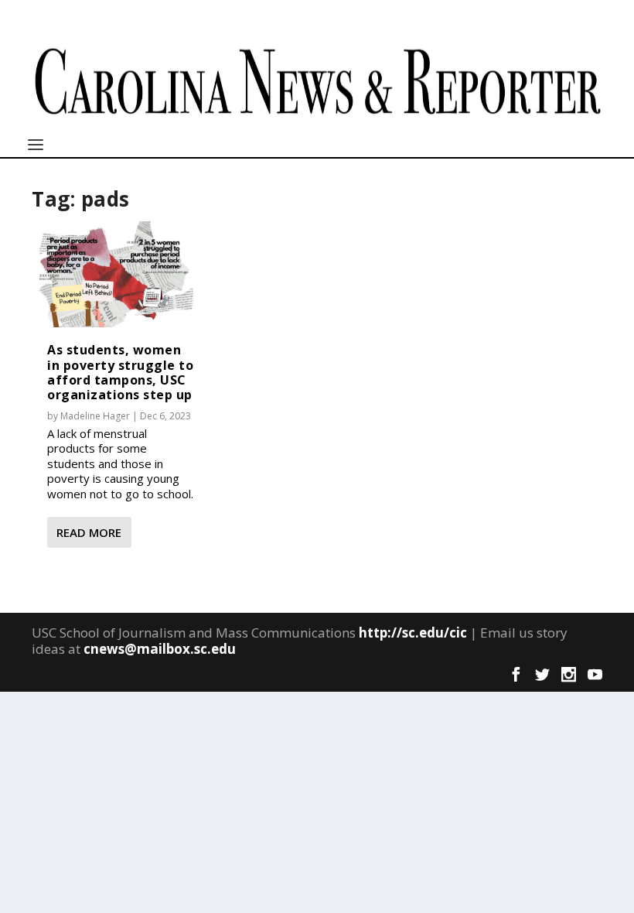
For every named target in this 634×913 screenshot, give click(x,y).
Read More (88, 532)
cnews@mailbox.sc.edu (160, 649)
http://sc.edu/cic (413, 632)
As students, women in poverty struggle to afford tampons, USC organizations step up (120, 372)
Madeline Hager (95, 415)
